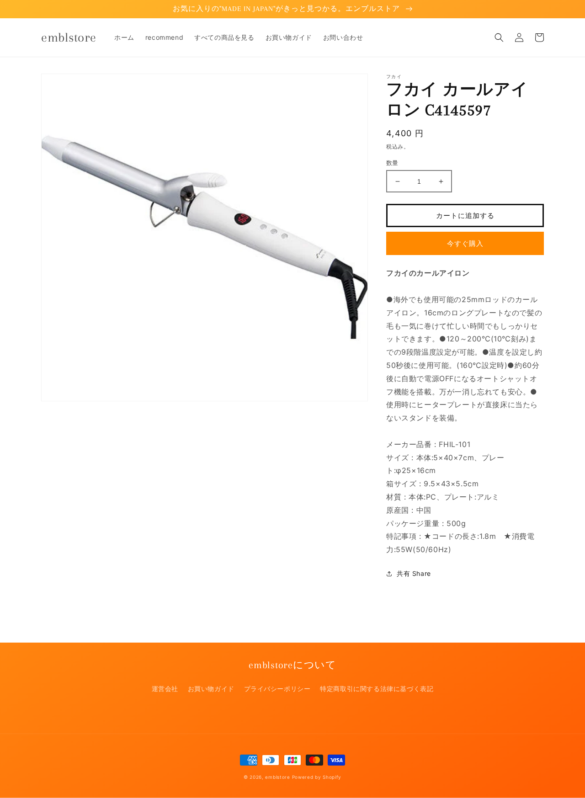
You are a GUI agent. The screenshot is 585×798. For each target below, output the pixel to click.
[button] (499, 37)
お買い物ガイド (211, 688)
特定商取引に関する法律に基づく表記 (376, 688)
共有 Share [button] (414, 573)
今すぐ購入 (465, 243)
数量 (392, 162)
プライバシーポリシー (277, 688)
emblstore (277, 777)
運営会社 (165, 688)
